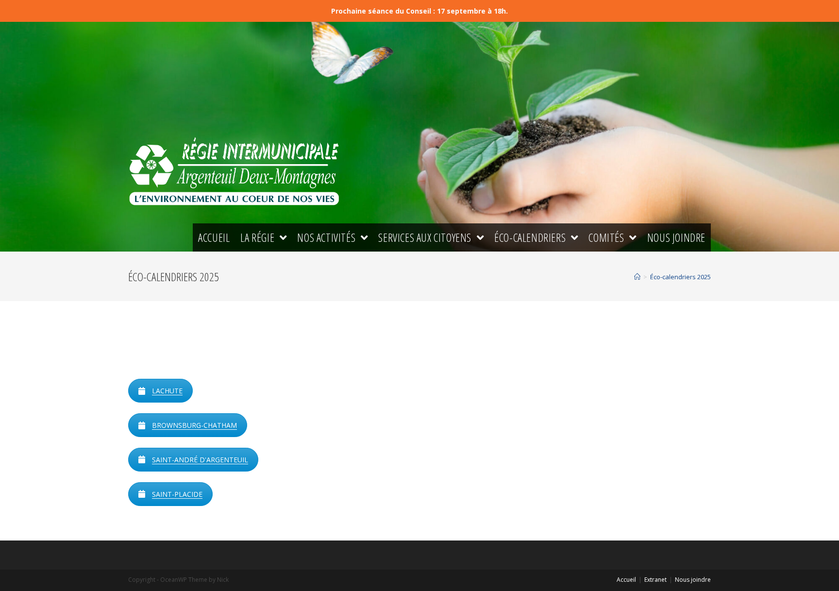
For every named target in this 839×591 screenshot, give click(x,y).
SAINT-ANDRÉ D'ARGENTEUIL (200, 459)
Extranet (655, 579)
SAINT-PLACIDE (177, 494)
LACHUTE (167, 390)
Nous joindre (693, 579)
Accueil (626, 579)
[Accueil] (637, 276)
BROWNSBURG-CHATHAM (194, 425)
